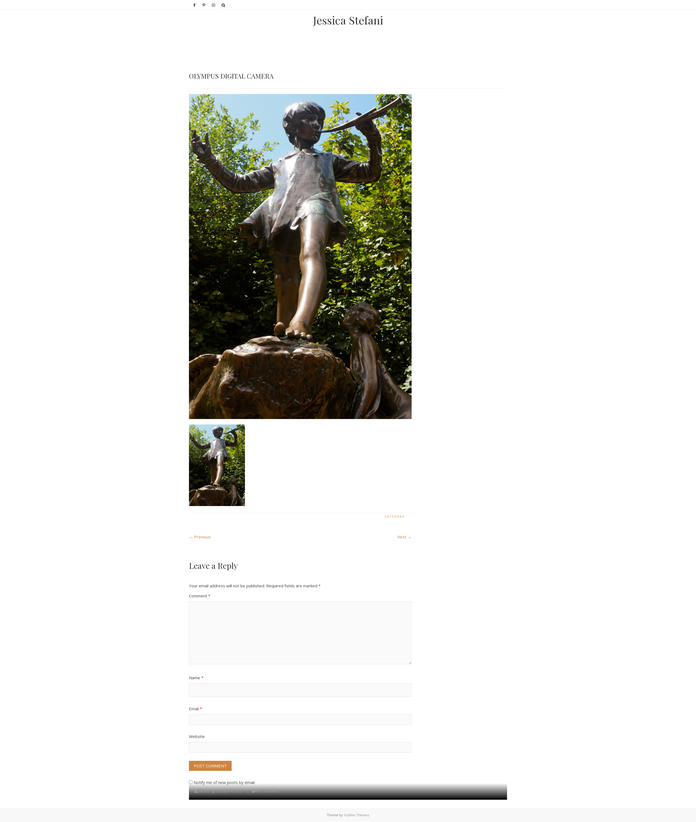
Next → (404, 536)
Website (197, 736)
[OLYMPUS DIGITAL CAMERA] (300, 256)
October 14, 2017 (229, 791)
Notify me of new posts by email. (224, 782)
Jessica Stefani (348, 20)
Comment (199, 595)
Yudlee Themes (356, 814)
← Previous (200, 536)
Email (195, 708)
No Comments (267, 791)
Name (196, 677)
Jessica (203, 791)
